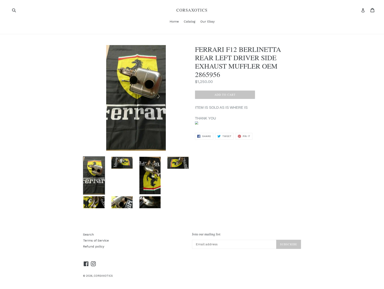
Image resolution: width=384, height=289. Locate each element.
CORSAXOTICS (192, 10)
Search (88, 234)
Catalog (189, 21)
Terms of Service (96, 240)
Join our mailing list (206, 234)
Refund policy (93, 246)
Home (174, 21)
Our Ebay (207, 21)
